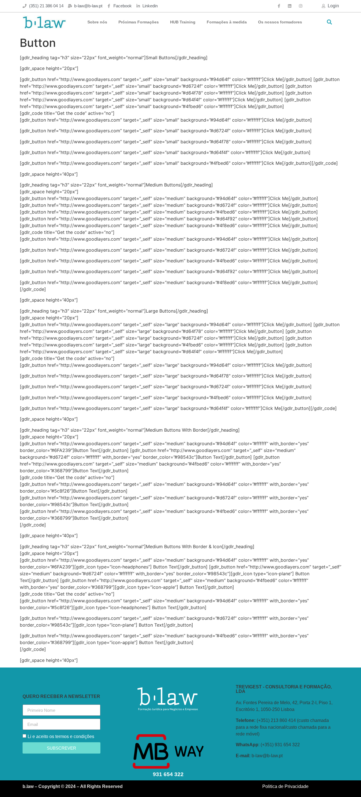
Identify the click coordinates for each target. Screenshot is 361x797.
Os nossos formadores (280, 22)
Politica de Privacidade (285, 786)
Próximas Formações (138, 22)
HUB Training (182, 22)
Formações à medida (227, 22)
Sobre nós (97, 22)
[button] (329, 22)
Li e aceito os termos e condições (61, 736)
